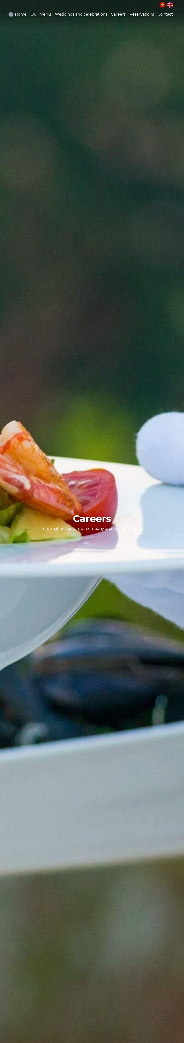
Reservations (141, 14)
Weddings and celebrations (81, 14)
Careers (118, 14)
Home (21, 14)
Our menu (40, 14)
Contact (165, 14)
